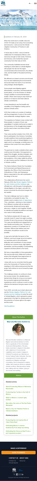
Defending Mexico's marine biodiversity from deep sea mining (17, 426)
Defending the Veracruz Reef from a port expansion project (18, 432)
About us (22, 461)
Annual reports (13, 463)
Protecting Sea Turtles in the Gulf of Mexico (18, 393)
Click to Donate (18, 452)
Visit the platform (9, 306)
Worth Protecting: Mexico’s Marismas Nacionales (18, 387)
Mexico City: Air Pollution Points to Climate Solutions (17, 410)
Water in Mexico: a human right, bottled (16, 399)
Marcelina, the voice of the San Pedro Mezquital (18, 404)
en (29, 3)
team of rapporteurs (25, 200)
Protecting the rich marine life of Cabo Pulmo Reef (17, 421)
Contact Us (12, 461)
